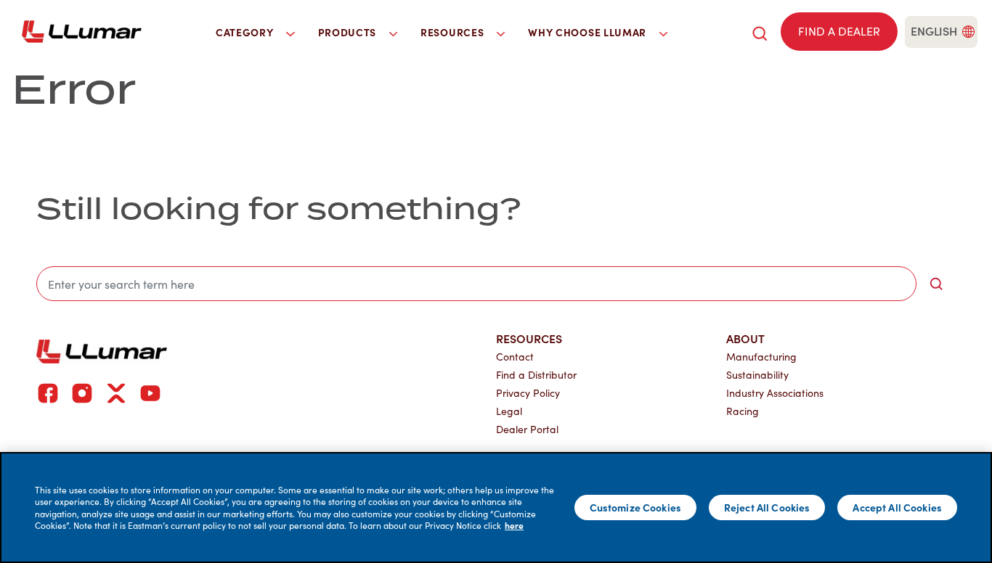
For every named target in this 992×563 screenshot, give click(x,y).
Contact (515, 356)
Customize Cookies (635, 507)
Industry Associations (775, 393)
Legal (509, 411)
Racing (742, 411)
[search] (759, 31)
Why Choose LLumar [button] (588, 32)
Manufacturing (761, 356)
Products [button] (348, 32)
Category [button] (246, 32)
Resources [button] (453, 32)
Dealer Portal (527, 429)
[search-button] (936, 283)
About (745, 338)
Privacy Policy (528, 393)
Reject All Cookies (767, 507)
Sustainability (757, 375)
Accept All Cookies (897, 507)
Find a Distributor (536, 375)
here (514, 525)
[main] (496, 507)
